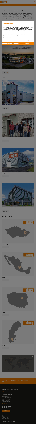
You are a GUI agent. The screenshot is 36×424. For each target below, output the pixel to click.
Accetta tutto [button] (26, 43)
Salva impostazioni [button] (10, 43)
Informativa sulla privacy (10, 31)
